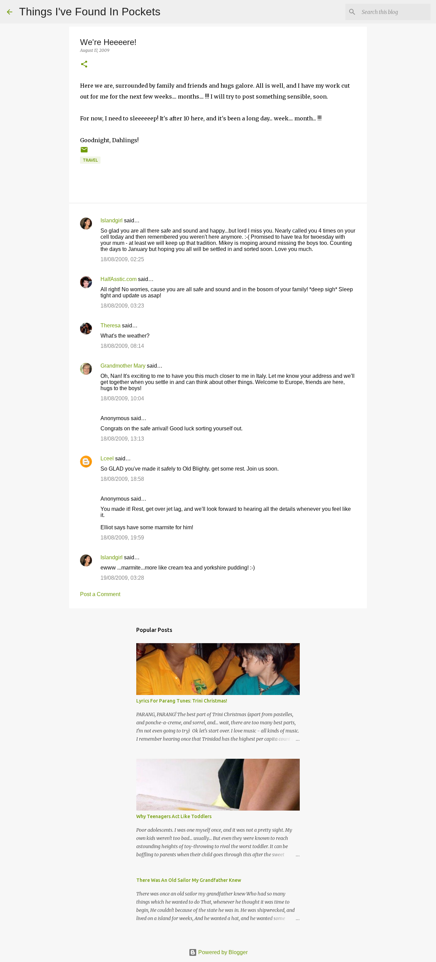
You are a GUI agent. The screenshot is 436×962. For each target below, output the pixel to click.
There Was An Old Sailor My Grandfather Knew (188, 880)
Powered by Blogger (222, 952)
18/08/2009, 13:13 (122, 439)
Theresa (110, 325)
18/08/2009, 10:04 (122, 398)
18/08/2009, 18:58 (122, 479)
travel (90, 160)
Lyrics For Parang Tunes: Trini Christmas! (181, 701)
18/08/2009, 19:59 (122, 538)
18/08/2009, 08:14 (122, 346)
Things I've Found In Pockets (89, 11)
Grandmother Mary (122, 366)
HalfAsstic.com (118, 279)
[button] (84, 64)
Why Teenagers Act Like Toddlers (174, 816)
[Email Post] (84, 152)
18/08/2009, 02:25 (122, 259)
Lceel (107, 458)
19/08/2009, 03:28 (122, 578)
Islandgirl (111, 220)
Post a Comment (100, 594)
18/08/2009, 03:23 (122, 306)
